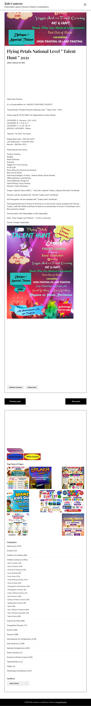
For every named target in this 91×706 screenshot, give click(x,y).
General (10, 634)
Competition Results (15, 625)
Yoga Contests (12, 616)
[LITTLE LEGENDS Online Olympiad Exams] (73, 501)
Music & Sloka (12, 583)
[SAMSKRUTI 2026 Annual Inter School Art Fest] (18, 478)
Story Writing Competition (16, 613)
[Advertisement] (45, 81)
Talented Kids (12, 662)
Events (9, 630)
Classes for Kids (13, 621)
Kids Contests (14, 3)
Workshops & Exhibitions (17, 671)
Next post (76, 401)
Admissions (11, 546)
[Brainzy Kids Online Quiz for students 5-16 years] (18, 501)
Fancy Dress (11, 576)
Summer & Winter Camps (17, 657)
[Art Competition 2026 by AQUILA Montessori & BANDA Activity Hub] (18, 524)
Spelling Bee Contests (15, 603)
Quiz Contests (12, 596)
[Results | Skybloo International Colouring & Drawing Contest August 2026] (73, 524)
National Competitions (16, 648)
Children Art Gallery (15, 555)
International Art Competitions (19, 639)
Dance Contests (12, 566)
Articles (10, 551)
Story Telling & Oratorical (16, 610)
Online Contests (13, 652)
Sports (9, 606)
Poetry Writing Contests (15, 593)
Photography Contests (15, 590)
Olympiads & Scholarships (16, 586)
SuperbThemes (61, 702)
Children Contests (15, 387)
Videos (9, 666)
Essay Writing (12, 573)
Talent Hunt (32, 387)
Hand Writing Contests (15, 580)
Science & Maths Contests (16, 600)
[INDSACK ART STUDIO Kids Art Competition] (51, 501)
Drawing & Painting (14, 570)
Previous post (15, 401)
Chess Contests (12, 563)
